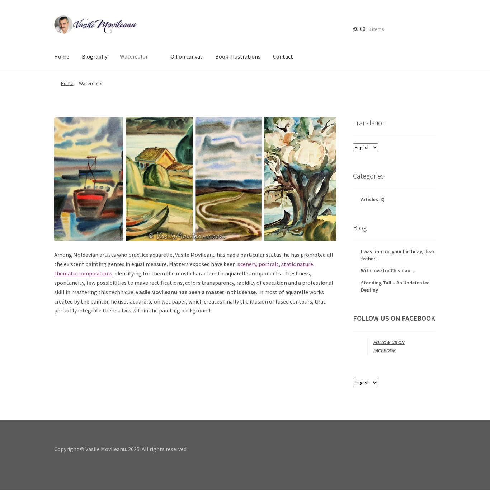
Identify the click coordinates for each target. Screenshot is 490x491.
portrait (269, 264)
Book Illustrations (237, 56)
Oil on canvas (186, 56)
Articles (369, 199)
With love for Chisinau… (388, 270)
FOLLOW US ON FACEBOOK (394, 318)
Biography (94, 56)
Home (61, 56)
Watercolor (134, 56)
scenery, (248, 264)
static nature (297, 264)
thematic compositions (83, 273)
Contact (283, 56)
